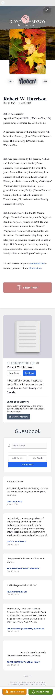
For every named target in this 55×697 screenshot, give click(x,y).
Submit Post (27, 464)
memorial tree (37, 263)
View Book (14, 373)
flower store (35, 268)
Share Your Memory (18, 416)
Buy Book (29, 373)
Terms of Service (35, 684)
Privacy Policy (19, 684)
